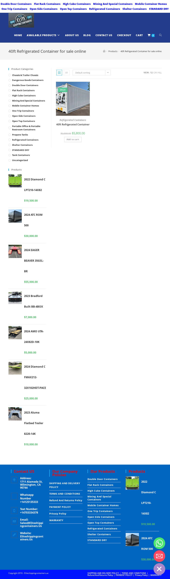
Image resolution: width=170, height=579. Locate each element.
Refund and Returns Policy (65, 500)
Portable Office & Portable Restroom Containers (26, 128)
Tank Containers (21, 155)
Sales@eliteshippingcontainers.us (31, 524)
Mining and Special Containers (112, 3)
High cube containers (77, 3)
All (160, 72)
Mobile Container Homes (151, 3)
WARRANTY (56, 520)
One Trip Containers (14, 8)
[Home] (104, 51)
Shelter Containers (135, 8)
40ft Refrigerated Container (72, 124)
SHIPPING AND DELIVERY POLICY (64, 485)
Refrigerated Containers (104, 8)
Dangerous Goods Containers (27, 80)
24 (155, 72)
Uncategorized (20, 160)
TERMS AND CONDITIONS (64, 493)
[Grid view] (59, 72)
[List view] (66, 72)
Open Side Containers (43, 8)
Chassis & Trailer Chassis (25, 75)
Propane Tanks (20, 134)
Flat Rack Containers (47, 3)
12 (151, 72)
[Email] (159, 556)
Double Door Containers (16, 3)
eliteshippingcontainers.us (31, 538)
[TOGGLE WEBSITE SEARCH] (160, 35)
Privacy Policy (57, 513)
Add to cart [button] (73, 139)
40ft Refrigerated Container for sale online (141, 51)
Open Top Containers (73, 8)
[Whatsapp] (159, 543)
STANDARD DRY (159, 8)
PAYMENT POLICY (60, 507)
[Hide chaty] (159, 569)
